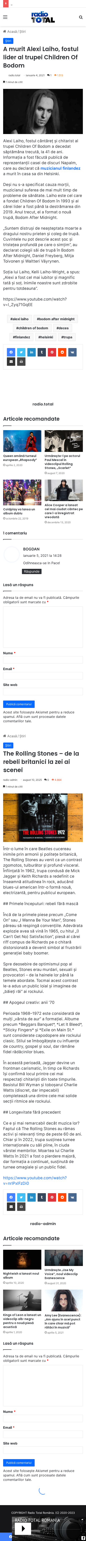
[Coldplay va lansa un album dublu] (22, 492)
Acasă (11, 31)
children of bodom (33, 328)
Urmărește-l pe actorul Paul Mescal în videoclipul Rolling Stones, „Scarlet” (62, 462)
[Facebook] (11, 352)
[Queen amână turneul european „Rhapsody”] (22, 441)
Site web (10, 685)
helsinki (46, 337)
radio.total (14, 75)
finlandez (22, 337)
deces (64, 328)
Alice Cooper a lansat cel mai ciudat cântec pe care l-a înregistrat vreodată (64, 511)
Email (9, 669)
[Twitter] (21, 352)
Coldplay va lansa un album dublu (19, 511)
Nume (9, 653)
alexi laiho (21, 319)
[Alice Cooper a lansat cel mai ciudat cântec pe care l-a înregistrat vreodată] (64, 490)
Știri (22, 31)
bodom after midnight (57, 319)
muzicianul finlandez (60, 168)
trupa (67, 337)
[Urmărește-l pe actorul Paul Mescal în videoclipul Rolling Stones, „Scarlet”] (64, 441)
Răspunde (31, 571)
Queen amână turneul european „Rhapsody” (20, 458)
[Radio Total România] (43, 17)
